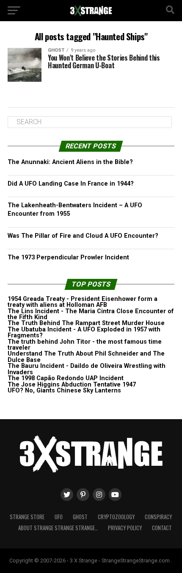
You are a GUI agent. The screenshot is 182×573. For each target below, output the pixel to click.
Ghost (80, 517)
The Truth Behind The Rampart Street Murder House (86, 323)
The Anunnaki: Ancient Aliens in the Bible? (70, 162)
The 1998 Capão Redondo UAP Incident (66, 378)
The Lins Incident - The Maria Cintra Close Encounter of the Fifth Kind (91, 314)
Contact (162, 528)
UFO (59, 517)
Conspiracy (158, 517)
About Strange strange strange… (58, 528)
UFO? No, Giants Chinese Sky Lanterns (64, 390)
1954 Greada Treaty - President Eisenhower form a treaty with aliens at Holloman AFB (82, 302)
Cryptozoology (116, 517)
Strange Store (27, 517)
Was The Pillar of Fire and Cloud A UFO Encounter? (83, 235)
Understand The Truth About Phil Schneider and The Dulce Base (86, 356)
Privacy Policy (125, 528)
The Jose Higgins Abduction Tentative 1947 (72, 384)
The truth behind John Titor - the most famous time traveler (85, 344)
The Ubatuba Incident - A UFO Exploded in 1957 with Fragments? (84, 332)
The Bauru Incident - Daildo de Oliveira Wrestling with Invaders (86, 369)
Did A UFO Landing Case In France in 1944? (71, 183)
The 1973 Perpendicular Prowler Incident (68, 257)
